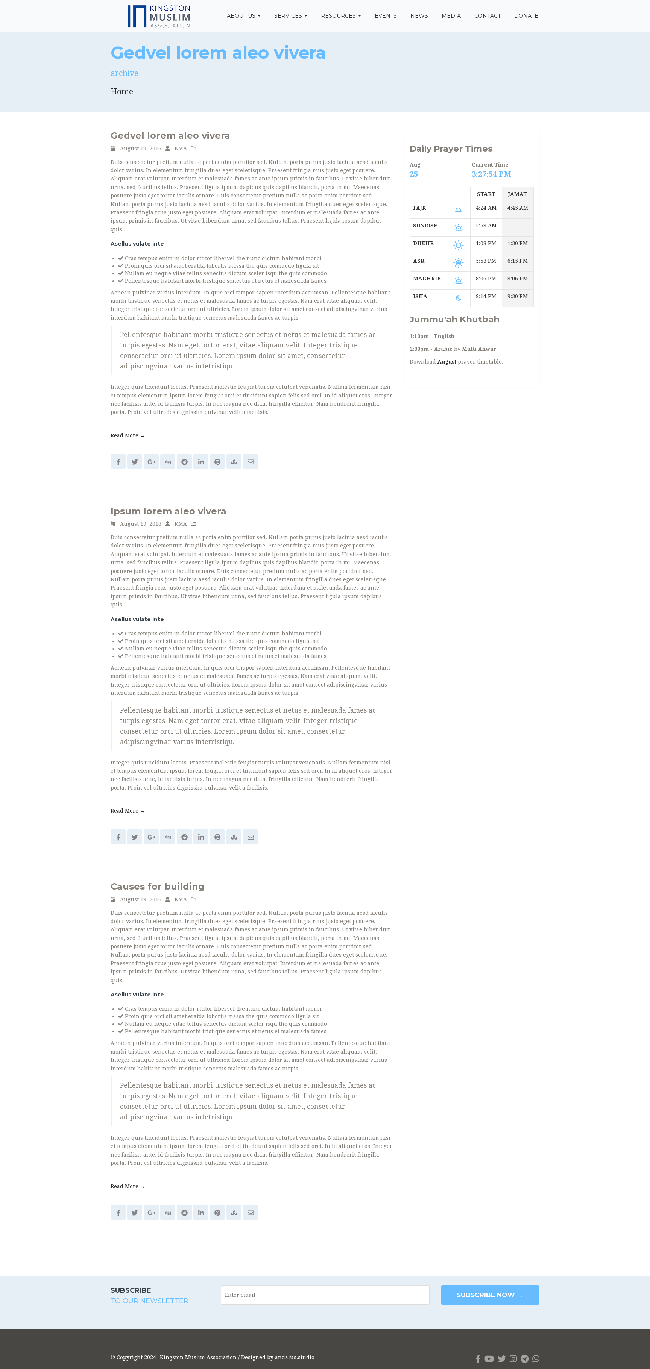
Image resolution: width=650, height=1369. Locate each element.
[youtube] (489, 1359)
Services (289, 15)
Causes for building (158, 886)
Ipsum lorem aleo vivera (168, 511)
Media (451, 15)
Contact (487, 15)
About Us (242, 15)
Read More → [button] (128, 435)
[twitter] (502, 1359)
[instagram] (513, 1359)
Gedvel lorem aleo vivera (170, 135)
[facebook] (478, 1359)
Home (122, 91)
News (419, 15)
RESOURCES (339, 15)
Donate (526, 15)
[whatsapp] (535, 1359)
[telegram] (525, 1359)
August (446, 362)
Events (386, 15)
